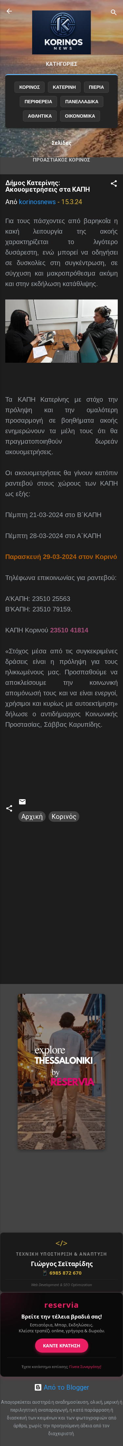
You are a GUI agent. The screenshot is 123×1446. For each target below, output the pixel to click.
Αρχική (32, 816)
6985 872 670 (62, 1272)
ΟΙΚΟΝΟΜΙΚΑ (80, 116)
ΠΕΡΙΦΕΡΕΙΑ (38, 101)
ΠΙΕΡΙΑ (96, 87)
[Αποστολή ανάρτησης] (22, 803)
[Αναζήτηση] (114, 13)
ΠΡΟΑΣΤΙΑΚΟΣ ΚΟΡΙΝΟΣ (61, 160)
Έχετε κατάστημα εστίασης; (61, 1366)
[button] (114, 184)
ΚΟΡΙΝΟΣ (29, 87)
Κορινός (63, 816)
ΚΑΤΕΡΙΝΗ (64, 87)
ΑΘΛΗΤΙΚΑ (40, 116)
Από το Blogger (65, 1387)
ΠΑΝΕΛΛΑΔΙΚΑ (81, 101)
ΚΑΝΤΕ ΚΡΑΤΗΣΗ (61, 1345)
